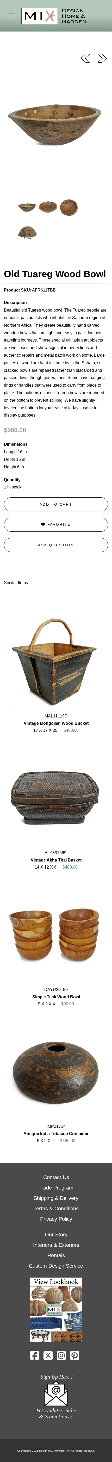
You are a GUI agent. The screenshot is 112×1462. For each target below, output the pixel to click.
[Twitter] (48, 1357)
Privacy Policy (56, 1219)
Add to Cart (56, 504)
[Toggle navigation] (11, 16)
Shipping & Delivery (56, 1198)
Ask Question (56, 545)
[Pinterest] (74, 1357)
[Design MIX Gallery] (53, 16)
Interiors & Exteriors (56, 1245)
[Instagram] (61, 1357)
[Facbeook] (34, 1357)
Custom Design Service (56, 1266)
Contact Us (56, 1177)
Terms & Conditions (56, 1208)
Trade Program (56, 1188)
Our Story (56, 1234)
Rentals (56, 1255)
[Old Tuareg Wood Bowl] (85, 58)
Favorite (58, 524)
